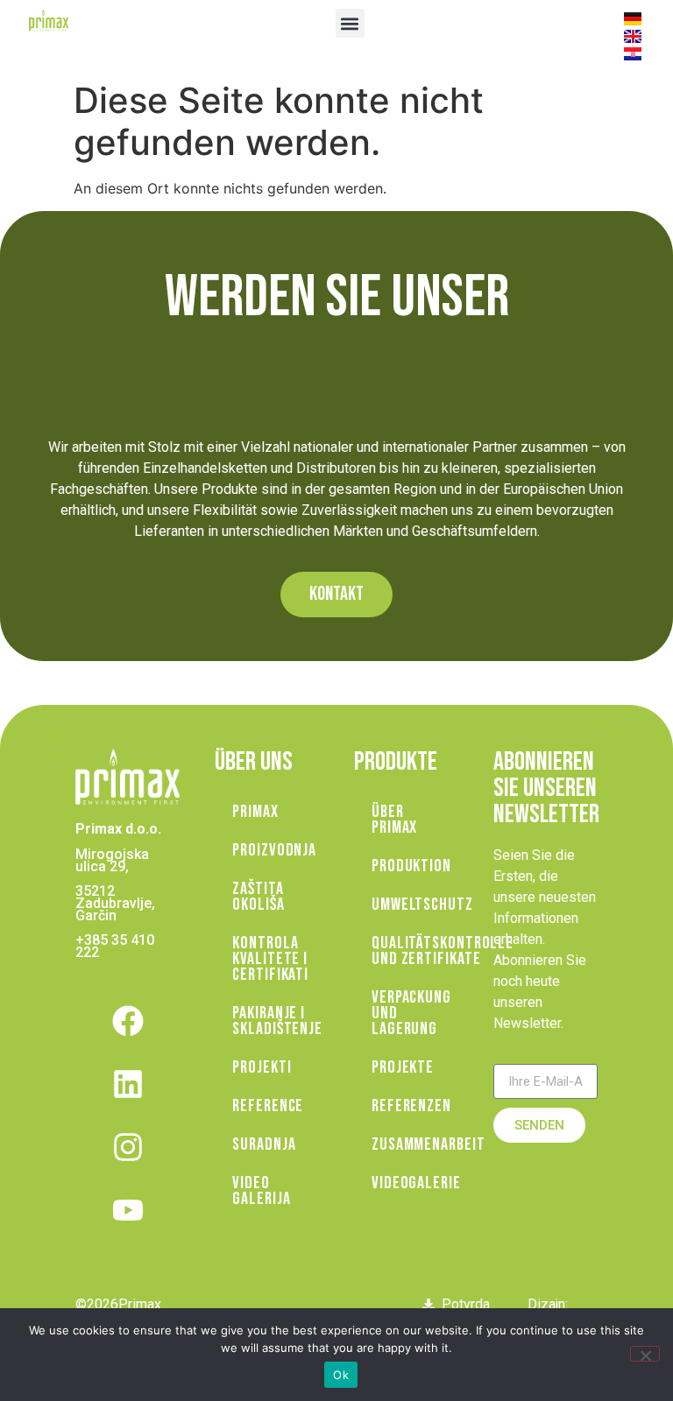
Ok (341, 1375)
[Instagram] (127, 1147)
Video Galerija (261, 1190)
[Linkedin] (127, 1084)
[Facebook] (127, 1021)
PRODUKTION (411, 866)
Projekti (261, 1067)
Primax (255, 811)
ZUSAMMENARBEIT (415, 1144)
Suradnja (263, 1144)
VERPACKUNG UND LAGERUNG (411, 1013)
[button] (350, 23)
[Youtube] (127, 1210)
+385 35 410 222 (114, 946)
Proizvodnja (274, 850)
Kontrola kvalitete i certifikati (270, 959)
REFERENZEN (411, 1105)
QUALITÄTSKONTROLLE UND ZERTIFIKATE (415, 951)
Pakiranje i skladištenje (275, 1021)
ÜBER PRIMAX (394, 819)
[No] (645, 1354)
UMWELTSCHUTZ (415, 904)
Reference (267, 1105)
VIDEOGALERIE (415, 1182)
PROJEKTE (403, 1067)
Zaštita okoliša (258, 896)
